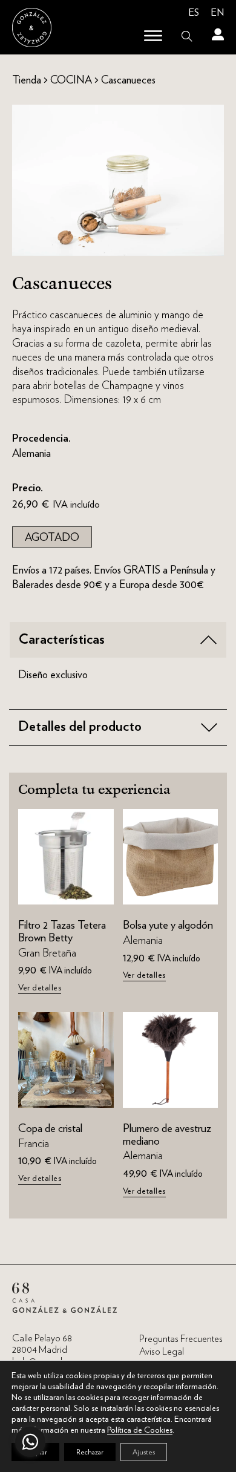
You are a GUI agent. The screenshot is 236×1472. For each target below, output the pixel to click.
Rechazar (89, 1451)
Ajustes (144, 1451)
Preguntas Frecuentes (181, 1339)
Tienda (26, 79)
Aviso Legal (161, 1351)
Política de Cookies (139, 1429)
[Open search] (186, 36)
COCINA (71, 79)
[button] (118, 639)
